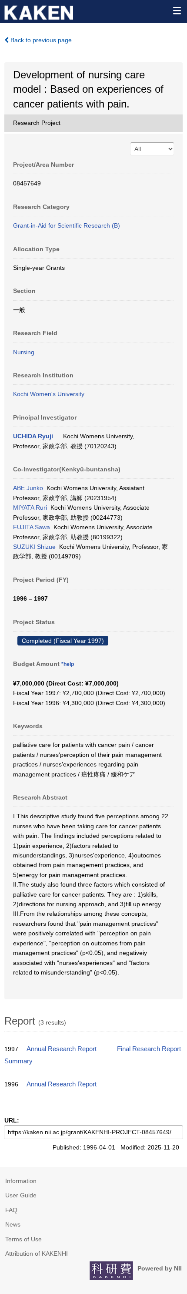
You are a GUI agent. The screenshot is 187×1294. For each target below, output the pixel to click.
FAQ (11, 1210)
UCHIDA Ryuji (33, 436)
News (12, 1224)
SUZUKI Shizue (34, 546)
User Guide (21, 1195)
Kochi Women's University (48, 393)
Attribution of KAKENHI (36, 1253)
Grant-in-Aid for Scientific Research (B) (66, 225)
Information (21, 1180)
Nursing (23, 352)
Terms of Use (23, 1239)
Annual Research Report (62, 1048)
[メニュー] (176, 10)
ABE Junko (28, 487)
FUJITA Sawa (31, 527)
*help (67, 664)
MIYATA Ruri (30, 507)
